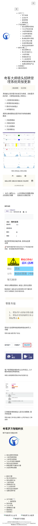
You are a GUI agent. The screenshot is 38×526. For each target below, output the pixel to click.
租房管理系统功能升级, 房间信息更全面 (17, 242)
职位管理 (25, 181)
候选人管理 (8, 181)
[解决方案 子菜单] (25, 48)
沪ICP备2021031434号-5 (22, 524)
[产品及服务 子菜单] (27, 25)
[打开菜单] (33, 3)
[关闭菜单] (16, 9)
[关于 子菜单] (22, 13)
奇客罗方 (19, 176)
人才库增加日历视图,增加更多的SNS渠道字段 (25, 194)
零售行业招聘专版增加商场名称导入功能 (18, 328)
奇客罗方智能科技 (13, 428)
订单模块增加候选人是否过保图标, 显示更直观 (18, 413)
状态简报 (23, 88)
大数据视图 (15, 88)
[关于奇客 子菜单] (13, 499)
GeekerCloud (33, 523)
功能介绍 (14, 181)
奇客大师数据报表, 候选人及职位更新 (18, 285)
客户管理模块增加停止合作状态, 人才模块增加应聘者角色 (18, 371)
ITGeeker (17, 523)
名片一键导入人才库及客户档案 (9, 194)
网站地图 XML (14, 524)
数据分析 (20, 181)
